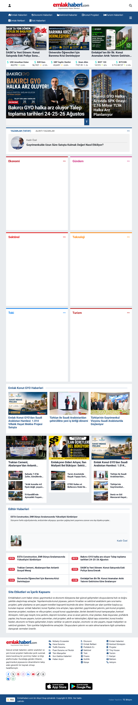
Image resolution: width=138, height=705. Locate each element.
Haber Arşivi (58, 659)
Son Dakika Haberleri (62, 656)
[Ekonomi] (64, 161)
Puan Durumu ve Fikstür (63, 650)
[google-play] (81, 686)
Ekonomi (14, 161)
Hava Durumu (59, 644)
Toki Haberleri (38, 20)
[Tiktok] (38, 674)
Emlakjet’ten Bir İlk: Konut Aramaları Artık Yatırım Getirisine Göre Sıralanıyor (102, 580)
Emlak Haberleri (19, 15)
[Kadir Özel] (17, 142)
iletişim (112, 662)
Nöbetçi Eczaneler (61, 641)
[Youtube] (33, 674)
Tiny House (114, 650)
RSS (12, 700)
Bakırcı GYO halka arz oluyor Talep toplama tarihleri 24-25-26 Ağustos (103, 558)
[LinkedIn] (28, 674)
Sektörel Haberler (68, 15)
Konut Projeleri (91, 15)
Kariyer (112, 656)
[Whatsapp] (13, 678)
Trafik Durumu (59, 647)
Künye (86, 662)
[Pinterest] (18, 674)
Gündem (78, 161)
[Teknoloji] (128, 237)
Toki (11, 312)
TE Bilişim (127, 700)
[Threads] (43, 674)
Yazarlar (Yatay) (21, 131)
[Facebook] (8, 674)
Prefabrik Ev (89, 647)
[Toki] (64, 312)
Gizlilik (87, 659)
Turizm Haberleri (114, 15)
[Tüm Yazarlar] (128, 131)
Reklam (112, 659)
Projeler (112, 647)
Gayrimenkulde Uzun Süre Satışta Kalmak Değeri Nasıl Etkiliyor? (65, 144)
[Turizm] (128, 312)
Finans (86, 656)
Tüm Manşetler (59, 653)
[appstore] (57, 686)
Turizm (77, 312)
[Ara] (130, 6)
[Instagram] (23, 674)
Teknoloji (79, 237)
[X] (13, 674)
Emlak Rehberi (17, 20)
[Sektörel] (64, 237)
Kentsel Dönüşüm (117, 644)
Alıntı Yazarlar (45, 131)
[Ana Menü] (130, 18)
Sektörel (14, 237)
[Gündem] (128, 161)
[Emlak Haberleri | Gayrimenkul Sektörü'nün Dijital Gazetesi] (71, 5)
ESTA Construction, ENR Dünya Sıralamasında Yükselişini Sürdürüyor (44, 516)
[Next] (8, 678)
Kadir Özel (31, 140)
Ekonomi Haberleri (42, 15)
